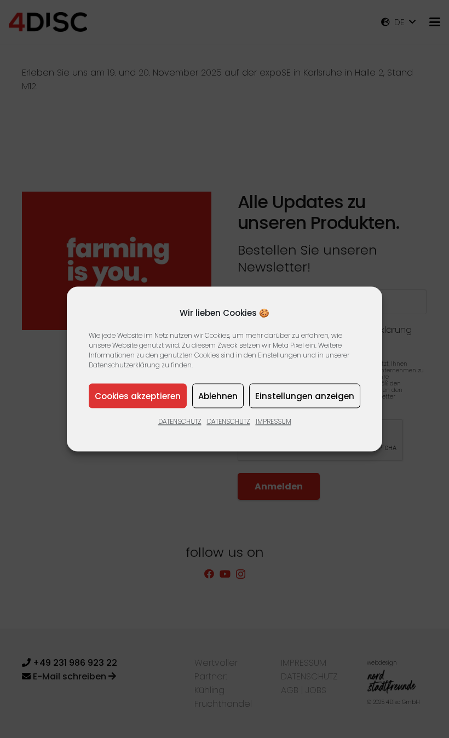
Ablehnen (218, 395)
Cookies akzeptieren (138, 395)
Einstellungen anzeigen (304, 395)
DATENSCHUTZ (180, 421)
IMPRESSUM (273, 421)
